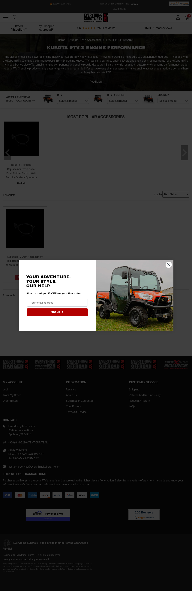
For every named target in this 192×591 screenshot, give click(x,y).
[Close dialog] (168, 264)
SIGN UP (57, 312)
